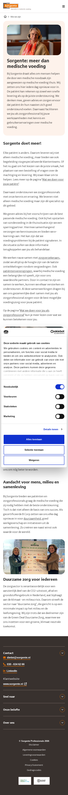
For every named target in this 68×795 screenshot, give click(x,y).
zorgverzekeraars (48, 257)
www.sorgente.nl (13, 683)
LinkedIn (10, 671)
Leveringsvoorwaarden (34, 755)
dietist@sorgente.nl (18, 657)
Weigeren (34, 460)
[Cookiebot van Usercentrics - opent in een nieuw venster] (50, 332)
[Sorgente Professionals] (17, 6)
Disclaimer (34, 744)
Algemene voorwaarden (34, 749)
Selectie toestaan (34, 449)
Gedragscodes (34, 770)
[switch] (59, 396)
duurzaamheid (32, 518)
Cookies (34, 760)
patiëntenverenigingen (17, 271)
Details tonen (50, 429)
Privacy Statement (34, 765)
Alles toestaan (34, 439)
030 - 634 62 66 (16, 664)
